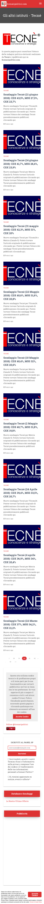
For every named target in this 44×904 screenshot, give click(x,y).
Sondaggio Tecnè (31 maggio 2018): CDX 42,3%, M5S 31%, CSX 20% (21, 229)
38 (14, 658)
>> (15, 662)
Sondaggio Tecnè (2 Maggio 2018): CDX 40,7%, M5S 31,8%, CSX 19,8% (20, 427)
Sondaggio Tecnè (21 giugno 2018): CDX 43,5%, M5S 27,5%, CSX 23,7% (20, 98)
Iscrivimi (22, 754)
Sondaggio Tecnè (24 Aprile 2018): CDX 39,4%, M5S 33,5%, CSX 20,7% (20, 493)
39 (19, 658)
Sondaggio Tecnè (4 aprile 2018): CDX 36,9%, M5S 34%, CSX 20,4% (19, 558)
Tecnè (6, 90)
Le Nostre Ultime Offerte (17, 801)
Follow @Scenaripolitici (17, 724)
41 (29, 658)
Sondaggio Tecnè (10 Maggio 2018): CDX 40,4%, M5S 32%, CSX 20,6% (21, 361)
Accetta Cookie (22, 716)
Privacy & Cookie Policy (36, 902)
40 (24, 658)
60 (10, 662)
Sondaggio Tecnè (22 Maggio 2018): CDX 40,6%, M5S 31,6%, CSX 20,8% (21, 295)
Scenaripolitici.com (17, 4)
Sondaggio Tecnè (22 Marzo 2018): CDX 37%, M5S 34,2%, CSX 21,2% (20, 624)
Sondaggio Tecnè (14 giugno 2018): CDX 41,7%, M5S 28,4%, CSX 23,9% (20, 164)
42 (35, 658)
